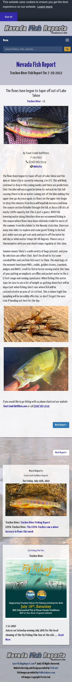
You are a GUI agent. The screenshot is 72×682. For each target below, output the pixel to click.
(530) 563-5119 (41, 406)
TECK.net (54, 668)
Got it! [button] (8, 16)
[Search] (67, 49)
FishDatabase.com (46, 672)
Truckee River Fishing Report (35, 522)
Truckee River (34, 101)
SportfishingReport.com (23, 663)
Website (37, 166)
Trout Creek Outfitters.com (15, 406)
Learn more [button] (45, 6)
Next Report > (61, 425)
